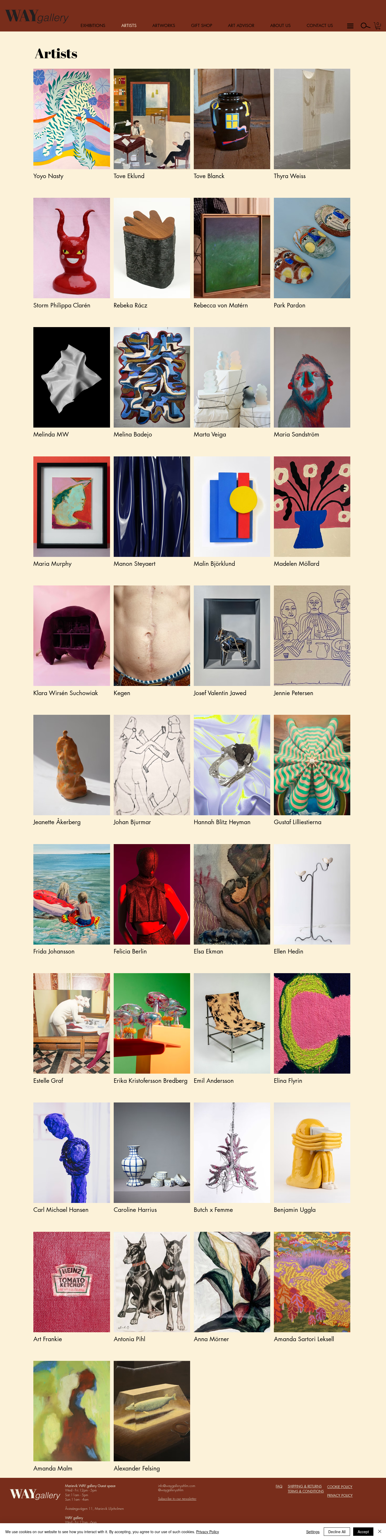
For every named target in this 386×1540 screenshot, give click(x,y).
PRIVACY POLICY (340, 1495)
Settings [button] (313, 1531)
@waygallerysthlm (170, 1490)
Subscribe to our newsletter (177, 1498)
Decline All (337, 1531)
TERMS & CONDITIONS (306, 1491)
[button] (378, 25)
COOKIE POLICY (339, 1486)
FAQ (279, 1486)
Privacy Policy (207, 1531)
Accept (363, 1531)
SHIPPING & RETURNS (305, 1486)
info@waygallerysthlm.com (176, 1485)
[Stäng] (380, 1531)
